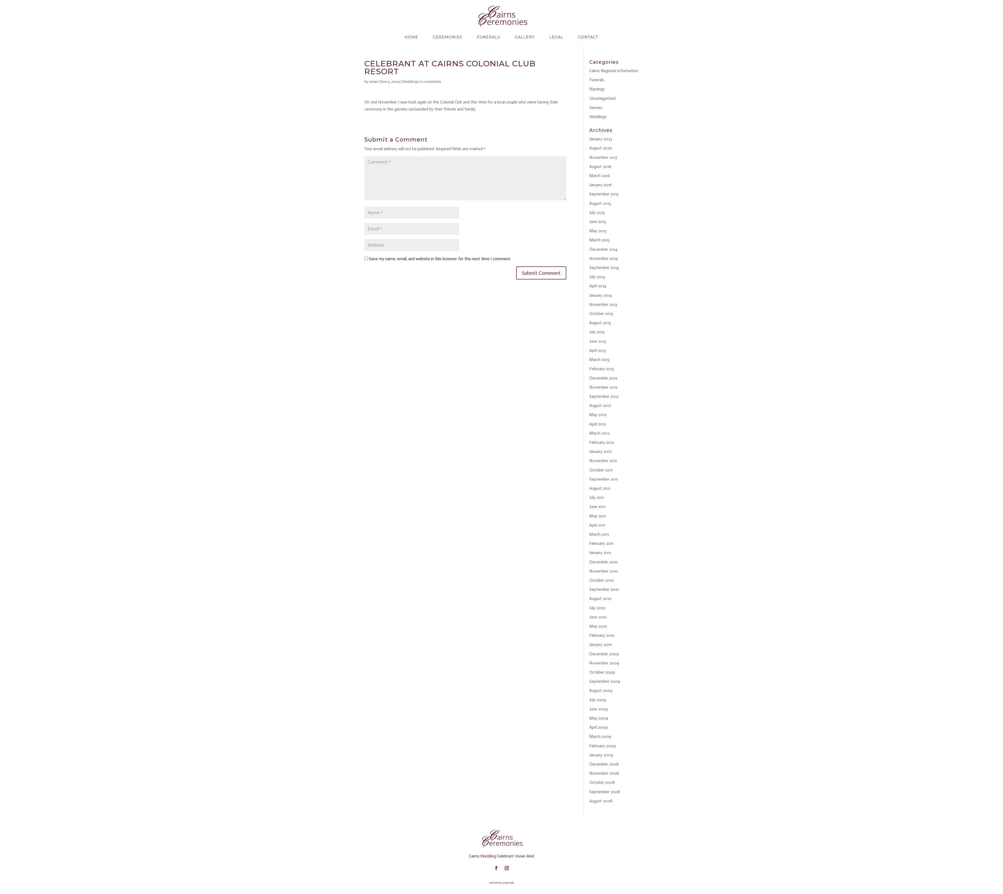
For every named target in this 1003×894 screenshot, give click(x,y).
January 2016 (600, 184)
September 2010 (604, 589)
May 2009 (598, 718)
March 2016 (599, 175)
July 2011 (596, 497)
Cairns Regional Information (613, 70)
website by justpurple (501, 882)
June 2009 (598, 708)
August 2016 (600, 166)
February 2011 (601, 543)
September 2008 (604, 791)
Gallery (525, 37)
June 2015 (597, 221)
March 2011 (599, 534)
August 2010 (600, 598)
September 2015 (604, 193)
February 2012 (601, 442)
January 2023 (600, 138)
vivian (373, 81)
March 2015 (599, 239)
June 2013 (597, 341)
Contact (588, 37)
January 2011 (600, 552)
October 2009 (602, 672)
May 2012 (598, 414)
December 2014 (603, 249)
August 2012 (600, 405)
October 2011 (601, 470)
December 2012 (603, 378)
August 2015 (600, 203)
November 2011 (603, 460)
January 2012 (600, 451)
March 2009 (600, 736)
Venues (595, 107)
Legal (556, 37)
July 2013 (596, 331)
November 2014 (603, 258)
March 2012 (599, 433)
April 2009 (598, 727)
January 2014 (600, 295)
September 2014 (604, 267)
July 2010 (597, 607)
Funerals (488, 37)
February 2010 (602, 635)
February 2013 (601, 368)
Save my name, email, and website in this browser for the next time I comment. (440, 258)
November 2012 (603, 387)
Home (411, 37)
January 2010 (600, 644)
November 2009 (604, 663)
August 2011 (599, 488)
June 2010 (598, 617)
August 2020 (600, 147)
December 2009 (604, 653)
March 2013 (599, 359)
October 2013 (601, 313)
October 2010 (601, 580)
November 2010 (603, 571)
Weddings (410, 81)
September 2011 (603, 479)
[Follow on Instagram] (507, 868)
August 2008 (601, 800)
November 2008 (604, 773)
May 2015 (598, 230)
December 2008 (604, 764)
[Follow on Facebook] (496, 868)
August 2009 (601, 690)
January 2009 (601, 754)
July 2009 (597, 699)
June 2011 (597, 506)
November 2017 (603, 157)
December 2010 (603, 561)
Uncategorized (602, 98)
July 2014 (597, 276)
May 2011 (597, 515)
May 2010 (598, 626)
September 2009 (604, 681)
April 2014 (597, 285)
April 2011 (597, 525)
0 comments (431, 81)
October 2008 (602, 782)
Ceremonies (447, 37)
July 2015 (597, 212)
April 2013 (597, 350)
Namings (597, 88)
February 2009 (602, 745)
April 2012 (597, 424)
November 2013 (603, 304)
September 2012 (604, 396)
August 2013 (600, 322)
